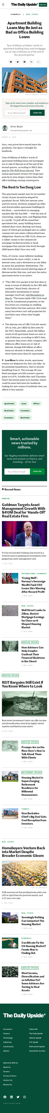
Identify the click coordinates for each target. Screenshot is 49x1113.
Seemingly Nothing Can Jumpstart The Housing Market (33, 920)
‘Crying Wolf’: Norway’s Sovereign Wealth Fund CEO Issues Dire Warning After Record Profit (33, 584)
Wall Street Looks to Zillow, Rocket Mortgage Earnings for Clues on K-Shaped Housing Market (34, 618)
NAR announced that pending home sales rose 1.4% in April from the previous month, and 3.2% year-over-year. (24, 895)
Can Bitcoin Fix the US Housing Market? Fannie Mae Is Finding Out (34, 948)
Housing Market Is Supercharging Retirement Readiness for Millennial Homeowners (32, 786)
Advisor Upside (30, 642)
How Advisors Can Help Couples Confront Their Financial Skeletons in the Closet (33, 654)
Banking (6, 498)
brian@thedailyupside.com (21, 130)
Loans (23, 403)
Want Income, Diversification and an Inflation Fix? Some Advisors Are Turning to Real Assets (33, 981)
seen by (18, 170)
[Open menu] (4, 4)
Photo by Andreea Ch (32, 94)
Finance (25, 809)
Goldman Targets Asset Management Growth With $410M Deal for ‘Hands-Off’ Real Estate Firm (24, 510)
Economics (16, 14)
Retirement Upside (31, 772)
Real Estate (32, 14)
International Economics (34, 573)
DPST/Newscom (43, 887)
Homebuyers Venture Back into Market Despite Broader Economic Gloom (23, 851)
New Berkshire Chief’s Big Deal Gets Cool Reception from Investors (34, 818)
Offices (36, 403)
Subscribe (37, 113)
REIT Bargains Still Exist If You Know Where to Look (22, 684)
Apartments (9, 403)
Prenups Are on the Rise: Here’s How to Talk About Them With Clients (33, 752)
